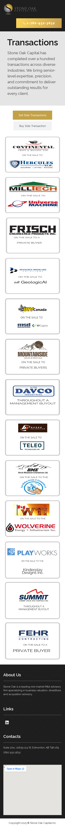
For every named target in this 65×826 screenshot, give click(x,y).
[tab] (32, 115)
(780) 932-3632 (12, 752)
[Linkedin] (6, 722)
